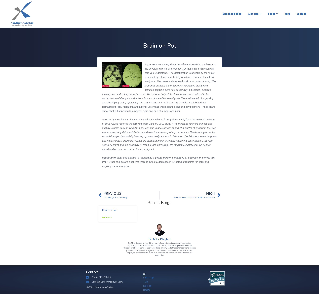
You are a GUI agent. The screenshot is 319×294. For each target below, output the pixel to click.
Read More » (107, 217)
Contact (301, 14)
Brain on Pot (109, 210)
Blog (287, 14)
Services (253, 14)
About (271, 14)
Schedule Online (232, 14)
